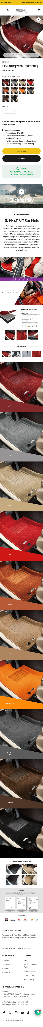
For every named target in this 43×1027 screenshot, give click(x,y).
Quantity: (5, 106)
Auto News (6, 964)
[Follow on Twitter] (10, 1012)
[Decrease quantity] (5, 111)
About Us (5, 960)
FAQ (25, 960)
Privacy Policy (29, 975)
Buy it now (21, 158)
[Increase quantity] (14, 111)
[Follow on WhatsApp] (34, 1012)
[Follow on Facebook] (4, 1012)
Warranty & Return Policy (30, 965)
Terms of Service (30, 971)
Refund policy (29, 979)
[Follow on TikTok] (28, 1012)
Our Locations (7, 968)
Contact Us (6, 973)
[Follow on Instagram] (16, 1012)
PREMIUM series (8, 62)
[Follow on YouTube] (22, 1012)
